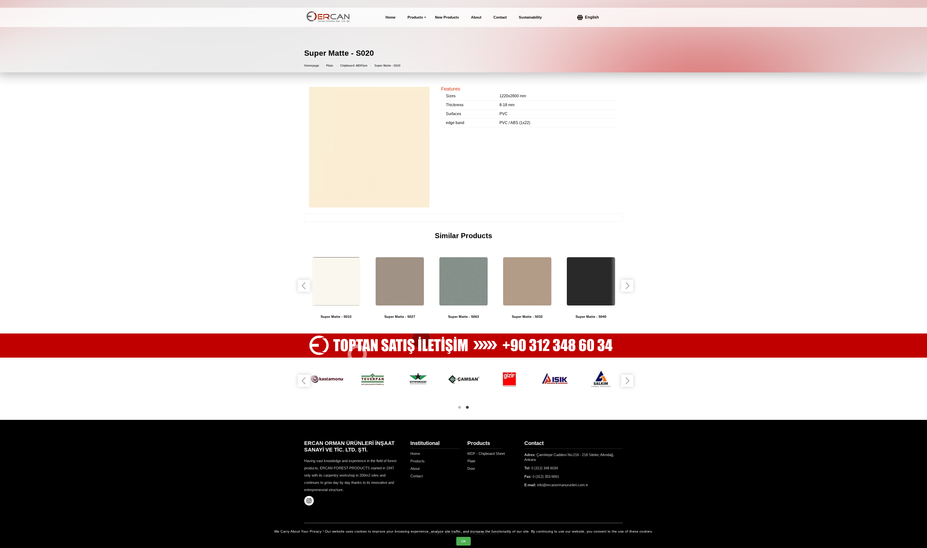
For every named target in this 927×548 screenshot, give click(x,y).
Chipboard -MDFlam (353, 65)
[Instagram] (311, 501)
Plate (329, 65)
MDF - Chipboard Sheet (486, 453)
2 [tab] (467, 407)
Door (471, 468)
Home (390, 17)
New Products (447, 17)
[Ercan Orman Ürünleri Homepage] (328, 17)
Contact (500, 17)
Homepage (311, 65)
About (476, 17)
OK (463, 541)
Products (415, 17)
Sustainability (530, 17)
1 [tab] (459, 407)
